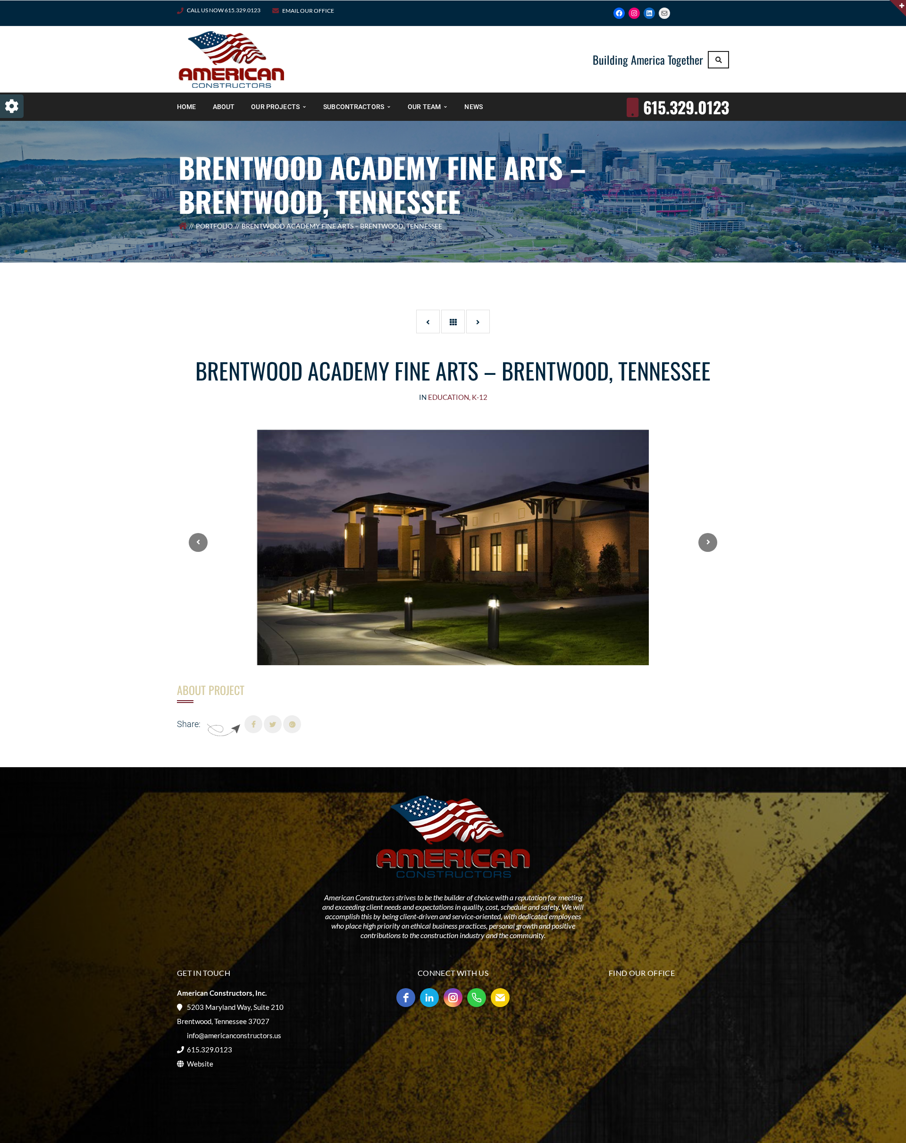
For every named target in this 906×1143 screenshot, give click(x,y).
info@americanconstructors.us (234, 1035)
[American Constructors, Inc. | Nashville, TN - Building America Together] (231, 58)
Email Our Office (308, 10)
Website (200, 1063)
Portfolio (214, 226)
